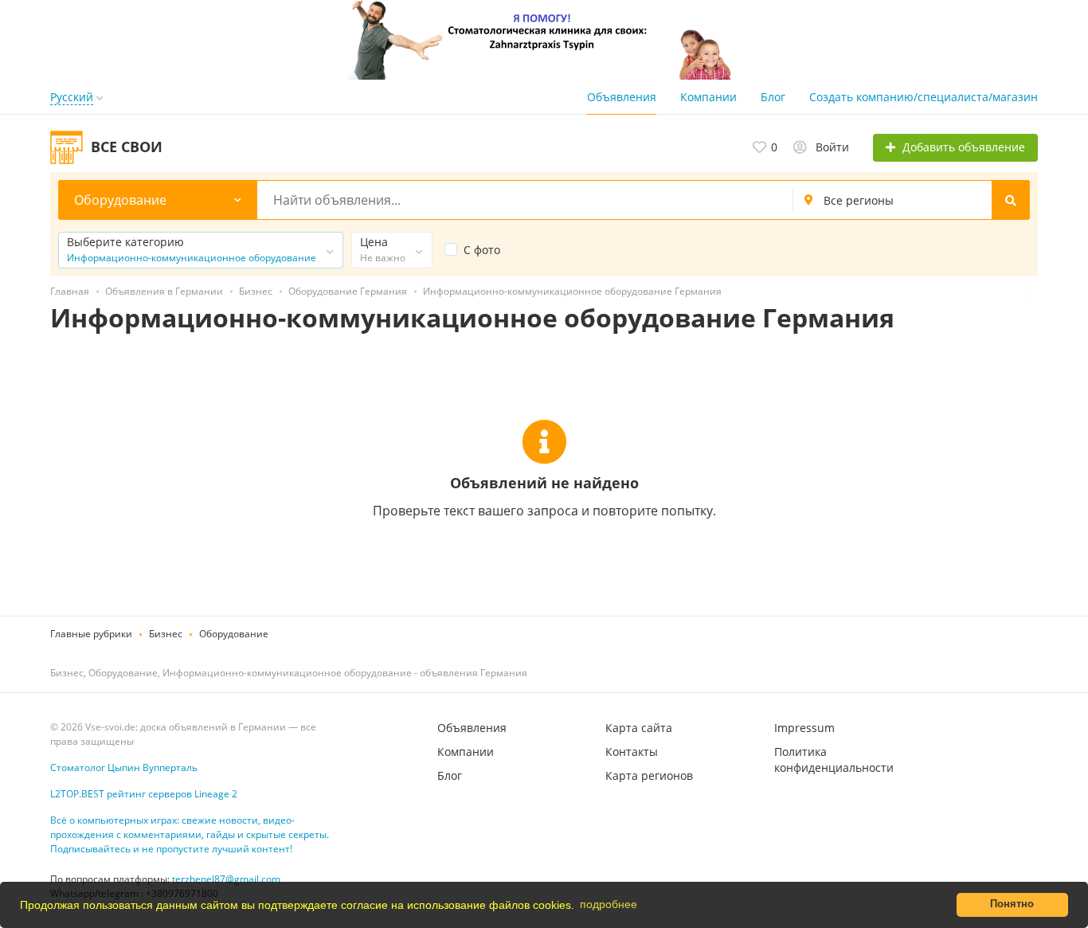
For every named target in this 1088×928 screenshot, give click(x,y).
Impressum (804, 727)
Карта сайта (638, 727)
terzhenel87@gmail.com (226, 879)
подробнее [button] (608, 904)
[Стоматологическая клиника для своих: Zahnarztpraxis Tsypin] (544, 38)
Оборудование (233, 633)
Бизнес (165, 633)
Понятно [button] (1012, 904)
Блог (773, 96)
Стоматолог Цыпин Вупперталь (124, 767)
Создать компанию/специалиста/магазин (923, 96)
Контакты (631, 751)
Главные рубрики (91, 633)
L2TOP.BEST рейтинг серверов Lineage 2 (143, 794)
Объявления (621, 96)
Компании (708, 96)
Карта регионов (649, 775)
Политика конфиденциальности (834, 759)
